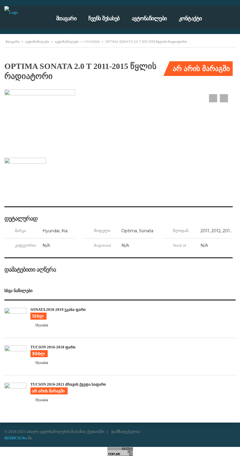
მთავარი (66, 18)
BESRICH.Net (15, 438)
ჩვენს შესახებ (104, 18)
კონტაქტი (190, 18)
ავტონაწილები (149, 18)
